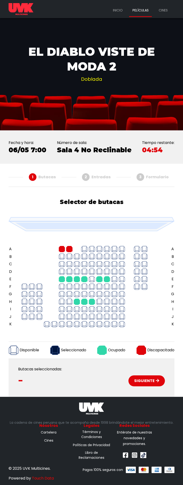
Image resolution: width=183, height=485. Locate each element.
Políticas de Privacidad (91, 445)
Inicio (118, 10)
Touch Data (43, 478)
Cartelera (48, 432)
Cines (163, 10)
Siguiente (144, 380)
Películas (140, 10)
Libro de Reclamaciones (91, 455)
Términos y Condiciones (91, 434)
